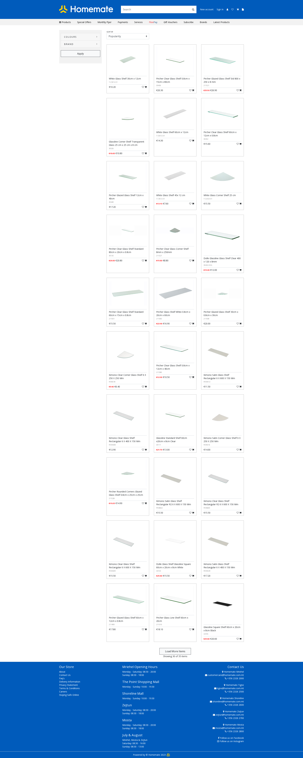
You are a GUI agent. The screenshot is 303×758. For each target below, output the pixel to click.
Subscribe (188, 22)
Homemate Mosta (234, 724)
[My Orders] (241, 9)
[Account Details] (226, 9)
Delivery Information (69, 681)
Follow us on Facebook (232, 737)
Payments (123, 22)
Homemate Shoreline (232, 698)
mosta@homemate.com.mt (229, 727)
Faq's (62, 678)
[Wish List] (231, 9)
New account (207, 9)
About (62, 671)
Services (138, 22)
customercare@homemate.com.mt (226, 675)
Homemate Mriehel (233, 671)
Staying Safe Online (69, 694)
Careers (63, 691)
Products (66, 22)
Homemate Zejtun (234, 711)
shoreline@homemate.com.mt (228, 701)
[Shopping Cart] (236, 9)
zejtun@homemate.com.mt (230, 714)
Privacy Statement (68, 684)
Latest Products (221, 22)
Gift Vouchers (170, 22)
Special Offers (84, 22)
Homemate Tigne (234, 684)
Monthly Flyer (104, 22)
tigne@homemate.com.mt (230, 688)
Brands (203, 22)
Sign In (220, 9)
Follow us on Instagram (232, 741)
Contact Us (65, 675)
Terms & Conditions (69, 688)
